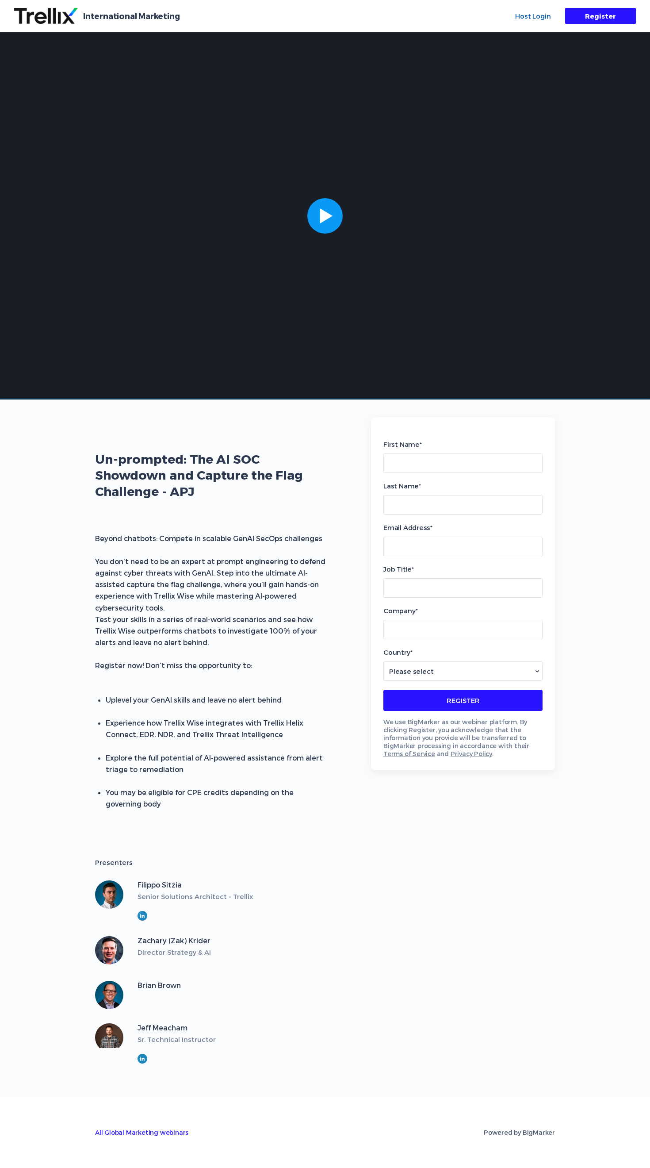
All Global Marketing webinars (141, 1132)
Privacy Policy (471, 753)
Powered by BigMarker (519, 1132)
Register (600, 16)
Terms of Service (409, 753)
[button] (325, 216)
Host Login (533, 16)
